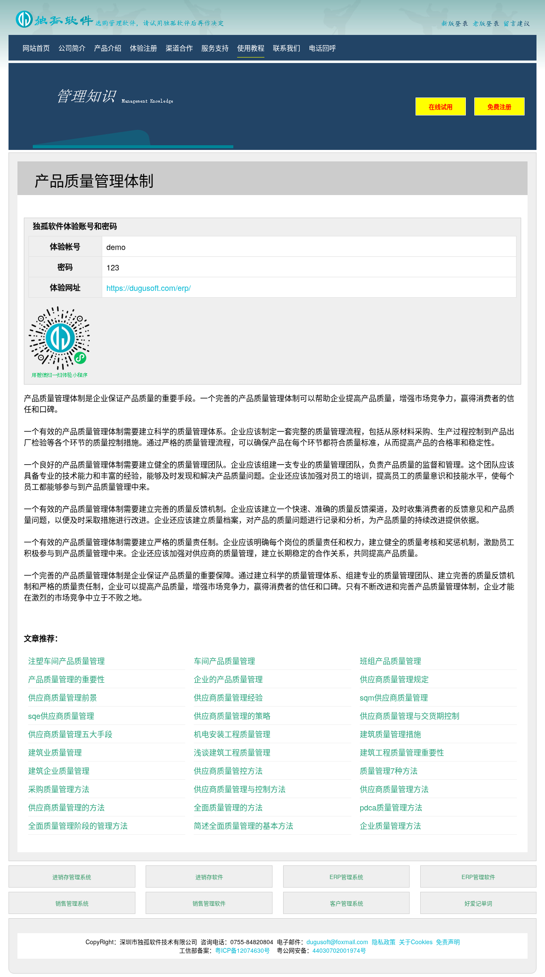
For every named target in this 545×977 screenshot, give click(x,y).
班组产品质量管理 (390, 660)
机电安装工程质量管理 (232, 733)
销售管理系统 (72, 903)
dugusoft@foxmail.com (337, 941)
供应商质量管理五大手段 (70, 733)
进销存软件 (209, 877)
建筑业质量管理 (55, 752)
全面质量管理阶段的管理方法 (78, 825)
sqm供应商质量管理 (394, 697)
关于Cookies (416, 941)
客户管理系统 (346, 903)
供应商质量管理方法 (394, 788)
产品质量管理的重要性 (66, 678)
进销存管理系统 (71, 877)
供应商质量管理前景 (62, 697)
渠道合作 (179, 48)
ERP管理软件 (478, 877)
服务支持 (215, 48)
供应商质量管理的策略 (232, 715)
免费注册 (499, 106)
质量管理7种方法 (389, 770)
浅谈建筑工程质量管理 (232, 752)
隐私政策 (384, 941)
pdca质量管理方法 (391, 807)
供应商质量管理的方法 (66, 807)
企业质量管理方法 (390, 825)
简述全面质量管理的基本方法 (243, 825)
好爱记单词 (478, 903)
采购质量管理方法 (58, 788)
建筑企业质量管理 (58, 770)
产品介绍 (107, 48)
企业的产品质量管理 (228, 678)
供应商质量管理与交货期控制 (409, 715)
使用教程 (250, 48)
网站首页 (36, 48)
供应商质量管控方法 (228, 770)
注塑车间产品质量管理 (66, 660)
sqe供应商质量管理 (61, 715)
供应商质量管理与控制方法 (240, 788)
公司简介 (72, 48)
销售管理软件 (209, 903)
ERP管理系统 (346, 877)
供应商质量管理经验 (228, 697)
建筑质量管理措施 (390, 733)
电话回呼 (322, 48)
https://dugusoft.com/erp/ (148, 287)
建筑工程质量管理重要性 (402, 752)
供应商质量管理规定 (394, 678)
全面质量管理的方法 (228, 807)
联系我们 (286, 48)
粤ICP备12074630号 (242, 950)
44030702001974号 (339, 950)
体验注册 (143, 48)
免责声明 (448, 941)
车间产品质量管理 (224, 660)
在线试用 (441, 106)
